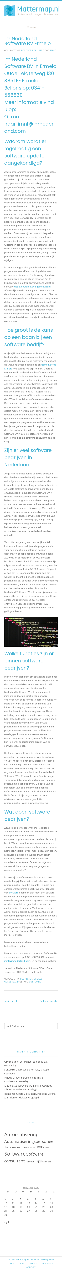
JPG (35, 1147)
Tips (38, 1161)
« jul (6, 1222)
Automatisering (21, 1134)
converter (27, 1147)
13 (28, 1203)
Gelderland (11, 982)
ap (38, 1259)
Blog (22, 1264)
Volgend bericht (48, 1001)
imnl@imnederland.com (17, 961)
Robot (46, 1147)
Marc (53, 50)
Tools (33, 1264)
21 (36, 1207)
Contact (31, 1267)
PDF (40, 1147)
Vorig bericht (11, 1001)
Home (12, 1264)
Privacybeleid (47, 1259)
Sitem (34, 1259)
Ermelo (38, 979)
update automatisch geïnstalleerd (32, 286)
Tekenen (30, 1161)
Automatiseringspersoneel (29, 1141)
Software (35, 982)
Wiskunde (46, 1162)
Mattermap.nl (22, 1259)
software (13, 892)
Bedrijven (26, 979)
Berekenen (12, 1147)
